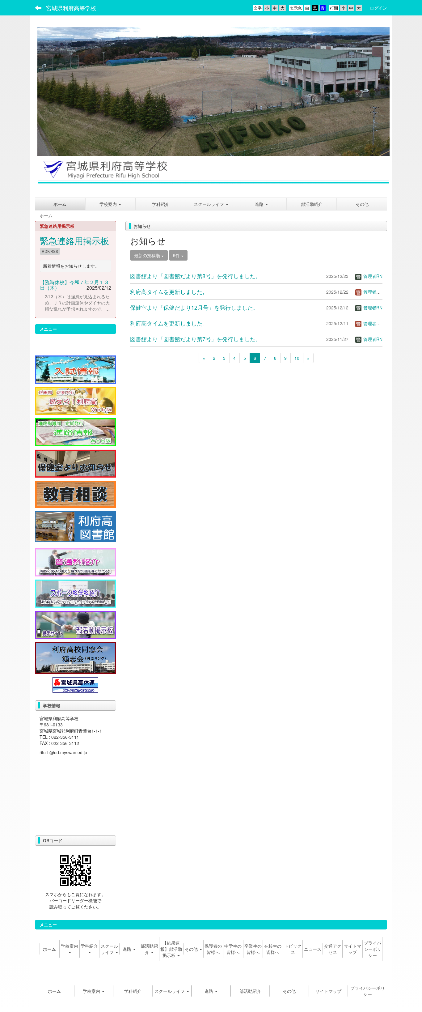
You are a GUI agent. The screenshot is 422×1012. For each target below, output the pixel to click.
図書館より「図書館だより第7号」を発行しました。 (195, 339)
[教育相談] (75, 494)
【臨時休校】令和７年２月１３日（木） (74, 285)
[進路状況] (75, 431)
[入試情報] (75, 369)
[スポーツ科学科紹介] (75, 593)
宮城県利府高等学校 (71, 8)
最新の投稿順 (147, 255)
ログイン (378, 8)
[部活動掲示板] (75, 624)
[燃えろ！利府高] (75, 400)
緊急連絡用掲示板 (74, 240)
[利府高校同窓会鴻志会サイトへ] (75, 657)
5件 (177, 255)
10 (296, 358)
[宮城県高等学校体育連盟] (75, 684)
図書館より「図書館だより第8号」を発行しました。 (195, 276)
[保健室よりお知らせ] (75, 463)
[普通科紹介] (75, 562)
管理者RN (372, 276)
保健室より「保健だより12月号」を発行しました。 (194, 307)
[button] (261, 204)
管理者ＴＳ (373, 292)
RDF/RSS (50, 251)
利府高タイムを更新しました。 (169, 291)
